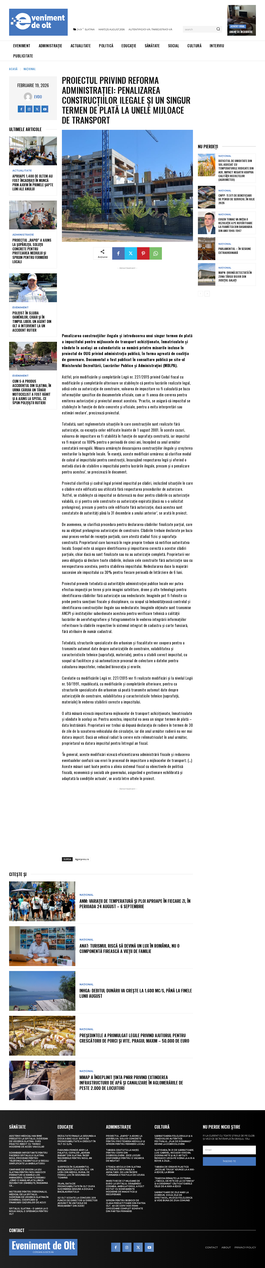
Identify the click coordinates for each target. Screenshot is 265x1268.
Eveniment (20, 307)
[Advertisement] (127, 299)
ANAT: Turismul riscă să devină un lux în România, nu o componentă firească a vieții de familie (129, 948)
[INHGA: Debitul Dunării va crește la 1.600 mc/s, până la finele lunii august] (42, 991)
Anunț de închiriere (241, 32)
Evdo (38, 96)
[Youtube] (44, 109)
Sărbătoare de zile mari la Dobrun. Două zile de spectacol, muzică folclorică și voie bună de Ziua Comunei (173, 1196)
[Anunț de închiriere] (241, 20)
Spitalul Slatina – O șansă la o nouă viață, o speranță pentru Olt (28, 1211)
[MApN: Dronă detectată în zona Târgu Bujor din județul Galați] (206, 274)
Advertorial (238, 26)
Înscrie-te (229, 1161)
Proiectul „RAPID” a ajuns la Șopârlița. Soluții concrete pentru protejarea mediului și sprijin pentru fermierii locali (31, 251)
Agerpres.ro (82, 859)
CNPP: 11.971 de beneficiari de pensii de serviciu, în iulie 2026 (236, 199)
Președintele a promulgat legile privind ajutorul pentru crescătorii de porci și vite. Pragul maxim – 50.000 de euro (134, 1038)
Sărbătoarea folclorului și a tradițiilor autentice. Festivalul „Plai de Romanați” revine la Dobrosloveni (173, 1140)
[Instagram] (29, 109)
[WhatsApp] (155, 253)
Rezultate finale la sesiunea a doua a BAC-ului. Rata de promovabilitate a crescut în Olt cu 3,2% (77, 1140)
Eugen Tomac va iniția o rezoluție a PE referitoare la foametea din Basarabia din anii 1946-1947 (235, 225)
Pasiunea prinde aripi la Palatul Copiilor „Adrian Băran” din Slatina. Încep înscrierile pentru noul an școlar (75, 1155)
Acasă (13, 69)
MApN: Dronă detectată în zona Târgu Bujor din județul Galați (235, 276)
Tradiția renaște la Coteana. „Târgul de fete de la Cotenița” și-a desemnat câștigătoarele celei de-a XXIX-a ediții (174, 1182)
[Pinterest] (143, 253)
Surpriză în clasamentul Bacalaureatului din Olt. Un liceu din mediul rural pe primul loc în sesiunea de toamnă (76, 1172)
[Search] (218, 29)
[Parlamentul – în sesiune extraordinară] (206, 248)
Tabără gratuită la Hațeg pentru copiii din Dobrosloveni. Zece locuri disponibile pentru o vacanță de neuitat (125, 1155)
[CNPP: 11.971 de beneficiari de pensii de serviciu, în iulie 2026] (206, 197)
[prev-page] (200, 293)
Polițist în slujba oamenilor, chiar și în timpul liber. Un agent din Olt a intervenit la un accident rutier (31, 321)
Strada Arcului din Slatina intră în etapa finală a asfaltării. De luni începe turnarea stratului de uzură (125, 1171)
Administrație (23, 235)
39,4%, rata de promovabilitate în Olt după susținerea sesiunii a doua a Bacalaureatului (76, 1187)
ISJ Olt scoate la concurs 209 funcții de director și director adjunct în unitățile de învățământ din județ (78, 1201)
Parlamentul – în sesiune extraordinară (234, 250)
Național (30, 69)
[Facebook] (21, 109)
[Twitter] (37, 109)
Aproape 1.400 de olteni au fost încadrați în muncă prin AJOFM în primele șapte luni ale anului (32, 182)
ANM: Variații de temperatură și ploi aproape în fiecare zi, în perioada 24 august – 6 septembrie (135, 903)
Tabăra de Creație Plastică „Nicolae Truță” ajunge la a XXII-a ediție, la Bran (174, 1170)
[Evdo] (29, 96)
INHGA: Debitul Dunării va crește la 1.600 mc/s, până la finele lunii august (136, 993)
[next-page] (207, 293)
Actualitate (22, 170)
